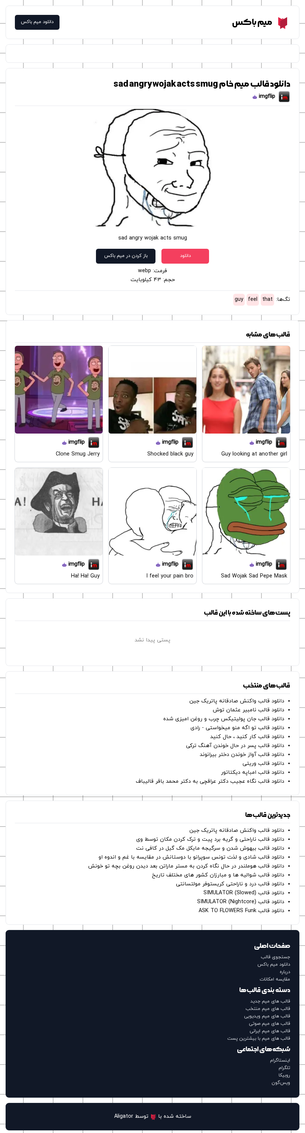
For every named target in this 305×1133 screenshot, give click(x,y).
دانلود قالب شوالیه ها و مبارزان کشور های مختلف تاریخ (218, 875)
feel (252, 299)
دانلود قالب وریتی (263, 763)
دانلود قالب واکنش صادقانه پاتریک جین (236, 701)
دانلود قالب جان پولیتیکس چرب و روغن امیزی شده (223, 719)
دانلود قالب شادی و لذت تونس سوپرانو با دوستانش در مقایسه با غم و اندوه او (191, 857)
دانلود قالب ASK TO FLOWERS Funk (241, 911)
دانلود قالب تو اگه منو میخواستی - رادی (237, 728)
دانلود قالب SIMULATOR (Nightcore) (240, 902)
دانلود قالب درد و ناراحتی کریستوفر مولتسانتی (230, 884)
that (267, 299)
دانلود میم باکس (37, 22)
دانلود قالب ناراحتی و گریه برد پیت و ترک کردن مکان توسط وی (210, 839)
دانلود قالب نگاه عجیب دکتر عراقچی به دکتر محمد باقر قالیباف (210, 781)
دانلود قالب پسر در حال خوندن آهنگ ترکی (235, 746)
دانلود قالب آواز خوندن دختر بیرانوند (242, 754)
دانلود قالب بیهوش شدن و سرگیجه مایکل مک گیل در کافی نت (210, 848)
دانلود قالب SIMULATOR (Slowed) (243, 893)
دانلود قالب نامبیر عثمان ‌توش (248, 710)
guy (239, 299)
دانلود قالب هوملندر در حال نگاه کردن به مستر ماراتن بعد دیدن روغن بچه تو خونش (186, 866)
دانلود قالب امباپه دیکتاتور (252, 772)
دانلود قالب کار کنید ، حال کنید (247, 737)
